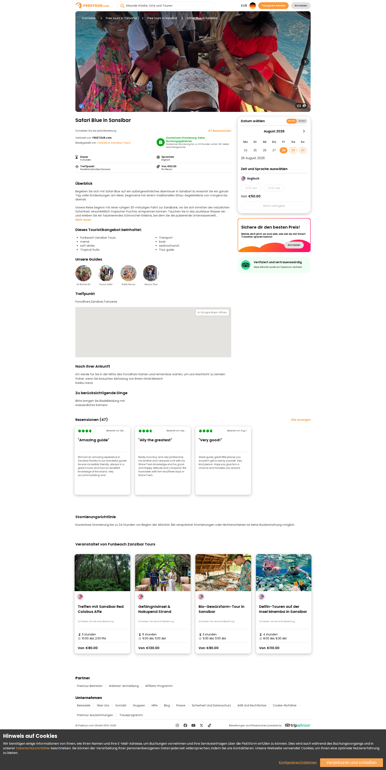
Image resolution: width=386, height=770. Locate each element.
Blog (167, 705)
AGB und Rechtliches (251, 705)
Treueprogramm (131, 715)
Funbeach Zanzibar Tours (113, 142)
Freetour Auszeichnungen (95, 715)
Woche (291, 121)
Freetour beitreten (90, 686)
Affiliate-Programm (159, 686)
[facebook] (185, 725)
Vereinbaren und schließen (351, 762)
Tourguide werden (273, 5)
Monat (302, 121)
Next (305, 61)
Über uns (103, 705)
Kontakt (121, 705)
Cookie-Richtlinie (285, 705)
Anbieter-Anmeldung (124, 686)
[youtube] (193, 725)
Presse (180, 705)
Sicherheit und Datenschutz (211, 705)
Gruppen (139, 705)
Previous (81, 61)
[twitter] (201, 725)
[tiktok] (209, 725)
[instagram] (177, 725)
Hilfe (155, 705)
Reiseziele (83, 705)
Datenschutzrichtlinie (33, 748)
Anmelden (301, 5)
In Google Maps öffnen (212, 312)
